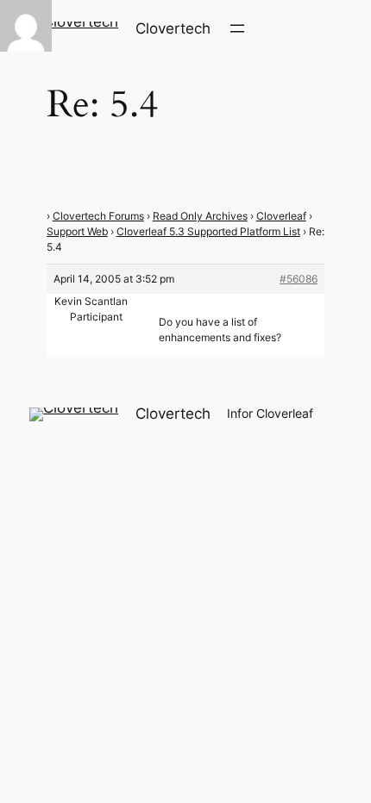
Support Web (77, 231)
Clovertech (173, 28)
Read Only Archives (200, 215)
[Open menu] (237, 28)
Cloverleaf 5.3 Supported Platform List (208, 231)
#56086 (299, 278)
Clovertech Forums (98, 215)
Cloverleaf (281, 215)
